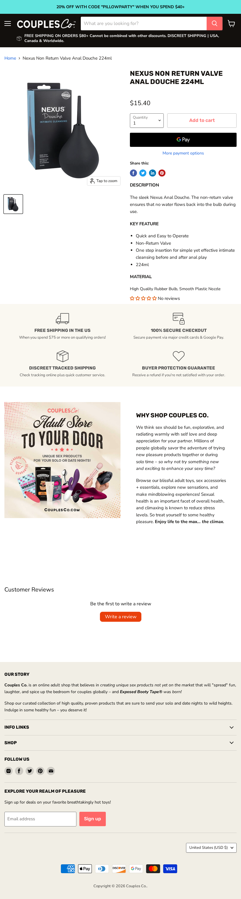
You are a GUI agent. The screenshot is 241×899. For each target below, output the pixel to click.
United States (208, 847)
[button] (144, 298)
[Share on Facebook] (133, 173)
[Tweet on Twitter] (142, 173)
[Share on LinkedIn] (152, 173)
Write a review (120, 617)
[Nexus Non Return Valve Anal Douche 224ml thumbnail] (13, 204)
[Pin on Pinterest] (161, 173)
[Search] (214, 23)
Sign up (92, 818)
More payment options (183, 153)
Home (10, 58)
